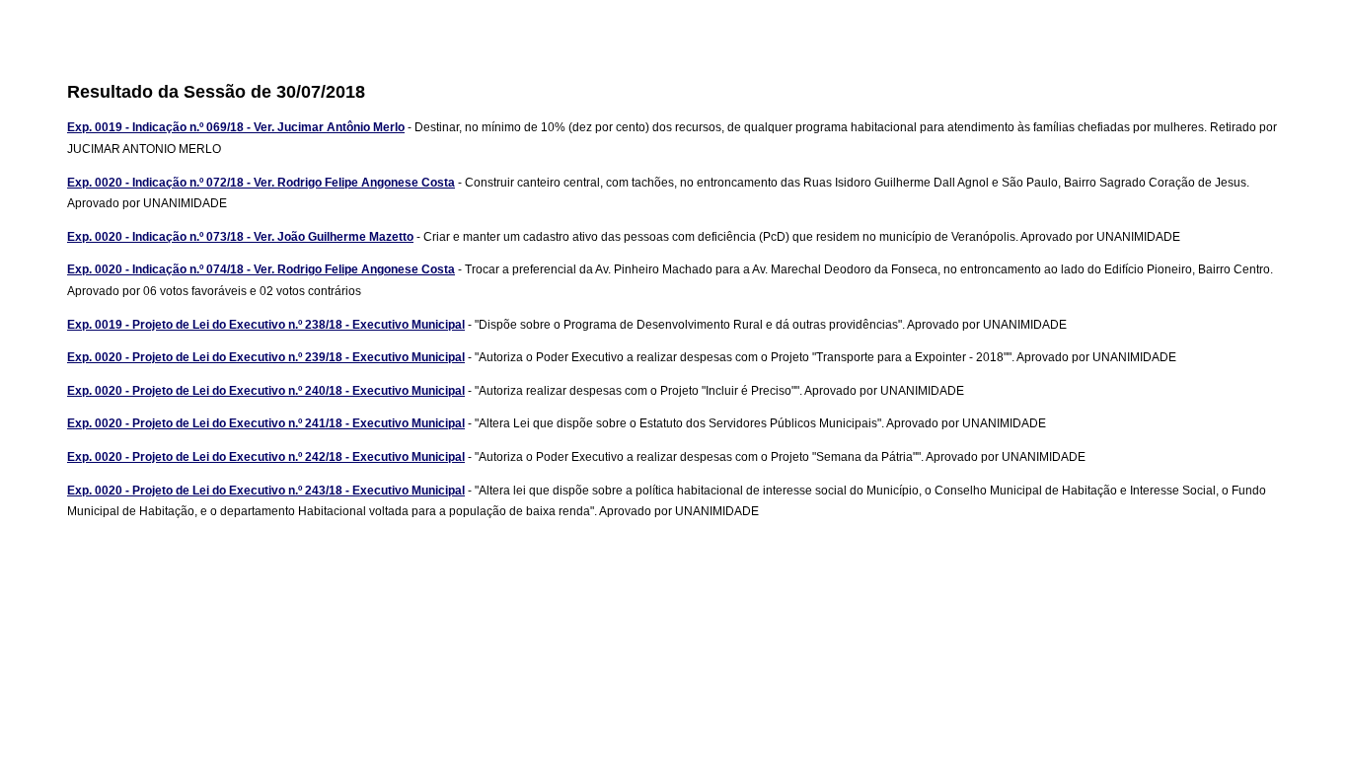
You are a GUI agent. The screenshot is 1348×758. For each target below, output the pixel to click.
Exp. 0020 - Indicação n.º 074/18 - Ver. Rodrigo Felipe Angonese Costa (261, 269)
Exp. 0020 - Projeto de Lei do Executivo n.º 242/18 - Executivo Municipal (266, 457)
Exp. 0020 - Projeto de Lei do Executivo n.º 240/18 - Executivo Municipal (266, 391)
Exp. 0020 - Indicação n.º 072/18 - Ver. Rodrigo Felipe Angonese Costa (261, 183)
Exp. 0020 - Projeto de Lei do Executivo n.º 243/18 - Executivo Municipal (266, 490)
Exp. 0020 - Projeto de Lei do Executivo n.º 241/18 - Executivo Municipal (266, 423)
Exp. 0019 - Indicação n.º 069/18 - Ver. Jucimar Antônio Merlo (236, 127)
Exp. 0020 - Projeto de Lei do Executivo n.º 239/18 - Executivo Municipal (266, 357)
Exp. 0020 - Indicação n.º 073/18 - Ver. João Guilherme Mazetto (240, 237)
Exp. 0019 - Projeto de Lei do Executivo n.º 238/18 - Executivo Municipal (266, 325)
